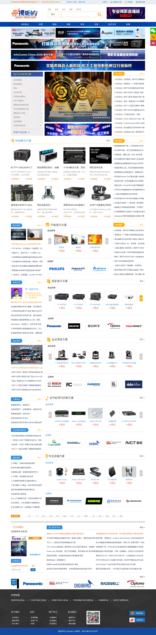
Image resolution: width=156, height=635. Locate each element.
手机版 (129, 2)
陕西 (86, 516)
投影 (49, 9)
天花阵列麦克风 (27, 125)
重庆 (121, 516)
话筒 (27, 88)
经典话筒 (129, 480)
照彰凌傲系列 (43, 205)
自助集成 (25, 24)
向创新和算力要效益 (18, 494)
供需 (41, 24)
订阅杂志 (16, 561)
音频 (71, 9)
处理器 (78, 9)
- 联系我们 (53, 624)
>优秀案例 (15, 179)
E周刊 (105, 2)
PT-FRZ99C (78, 305)
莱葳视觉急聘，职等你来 (20, 414)
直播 (128, 24)
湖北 (57, 516)
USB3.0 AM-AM (95, 421)
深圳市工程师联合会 (121, 600)
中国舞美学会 (103, 600)
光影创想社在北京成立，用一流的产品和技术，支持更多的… (33, 295)
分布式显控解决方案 (27, 109)
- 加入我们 (15, 624)
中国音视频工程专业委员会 (83, 600)
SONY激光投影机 (112, 305)
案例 (55, 24)
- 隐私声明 (15, 620)
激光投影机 (27, 84)
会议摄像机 (27, 121)
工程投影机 (27, 80)
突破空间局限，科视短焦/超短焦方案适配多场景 (65, 556)
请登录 (69, 2)
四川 (100, 516)
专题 (96, 24)
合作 (32, 612)
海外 (43, 516)
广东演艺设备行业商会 (37, 600)
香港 (107, 516)
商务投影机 (129, 305)
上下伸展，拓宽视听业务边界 (22, 476)
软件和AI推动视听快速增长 (21, 468)
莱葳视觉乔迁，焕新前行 (20, 405)
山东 (79, 516)
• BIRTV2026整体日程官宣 (123, 261)
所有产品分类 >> (21, 132)
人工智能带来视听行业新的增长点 (24, 481)
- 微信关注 (72, 620)
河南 (50, 516)
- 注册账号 (53, 617)
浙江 (114, 516)
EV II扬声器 (112, 480)
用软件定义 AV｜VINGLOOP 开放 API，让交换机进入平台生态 (119, 556)
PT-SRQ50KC (95, 305)
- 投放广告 (34, 620)
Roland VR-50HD (78, 480)
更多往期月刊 (35, 555)
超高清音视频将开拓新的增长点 (23, 490)
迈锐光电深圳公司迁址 (19, 418)
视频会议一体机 (27, 113)
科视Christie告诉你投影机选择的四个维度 (62, 564)
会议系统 (27, 117)
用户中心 (53, 612)
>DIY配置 (28, 179)
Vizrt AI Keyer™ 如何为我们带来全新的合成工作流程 (116, 564)
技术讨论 (112, 24)
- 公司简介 (15, 617)
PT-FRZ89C (61, 305)
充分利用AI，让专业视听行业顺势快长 (25, 503)
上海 (93, 516)
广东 (36, 516)
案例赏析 (119, 141)
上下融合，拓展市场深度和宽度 (23, 463)
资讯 (82, 24)
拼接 (56, 9)
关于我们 (15, 612)
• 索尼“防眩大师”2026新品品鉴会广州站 (128, 270)
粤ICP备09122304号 (90, 631)
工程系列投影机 (27, 96)
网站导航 (141, 2)
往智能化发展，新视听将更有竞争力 (24, 472)
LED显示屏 (27, 92)
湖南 (64, 516)
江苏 (71, 516)
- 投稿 (32, 624)
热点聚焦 (119, 74)
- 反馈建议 (53, 620)
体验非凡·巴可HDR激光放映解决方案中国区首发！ (66, 534)
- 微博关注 (72, 617)
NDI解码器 (112, 421)
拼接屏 (78, 247)
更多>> (109, 141)
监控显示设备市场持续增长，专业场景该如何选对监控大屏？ (70, 569)
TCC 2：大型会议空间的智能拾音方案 (61, 542)
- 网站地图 (72, 624)
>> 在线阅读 (34, 538)
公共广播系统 (27, 101)
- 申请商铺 (34, 617)
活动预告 (119, 225)
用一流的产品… (32, 289)
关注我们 (72, 612)
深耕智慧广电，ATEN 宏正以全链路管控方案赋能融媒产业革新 (119, 547)
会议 (63, 9)
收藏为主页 (117, 2)
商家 (68, 24)
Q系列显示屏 (95, 247)
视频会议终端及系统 (27, 105)
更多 (33, 566)
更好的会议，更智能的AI (56, 560)
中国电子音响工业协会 (59, 600)
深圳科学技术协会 (18, 600)
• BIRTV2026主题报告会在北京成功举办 (26, 390)
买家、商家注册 (79, 2)
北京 (29, 516)
